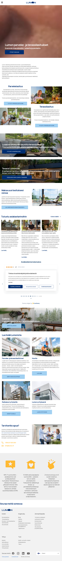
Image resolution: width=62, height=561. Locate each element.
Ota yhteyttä (5, 524)
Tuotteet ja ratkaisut (40, 517)
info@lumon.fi (9, 446)
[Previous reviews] (2, 284)
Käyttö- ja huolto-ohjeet (24, 540)
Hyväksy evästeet (15, 286)
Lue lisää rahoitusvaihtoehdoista (14, 207)
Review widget (26, 303)
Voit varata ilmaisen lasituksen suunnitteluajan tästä (14, 433)
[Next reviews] (59, 284)
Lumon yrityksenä (42, 412)
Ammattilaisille (11, 413)
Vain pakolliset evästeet (31, 286)
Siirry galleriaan (11, 325)
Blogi (19, 517)
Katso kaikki (55, 216)
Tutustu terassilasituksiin (46, 125)
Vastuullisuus (5, 542)
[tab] (20, 296)
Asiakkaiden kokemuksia (24, 523)
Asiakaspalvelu (22, 542)
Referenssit (38, 525)
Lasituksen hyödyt (39, 519)
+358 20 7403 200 (10, 443)
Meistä (3, 540)
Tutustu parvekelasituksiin (15, 103)
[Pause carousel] (31, 298)
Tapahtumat (21, 528)
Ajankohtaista (5, 546)
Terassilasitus (5, 519)
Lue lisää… (4, 250)
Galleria (20, 519)
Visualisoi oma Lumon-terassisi (17, 177)
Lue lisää (10, 282)
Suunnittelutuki (38, 523)
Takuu (19, 544)
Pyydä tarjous (14, 52)
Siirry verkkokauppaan (13, 376)
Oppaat (20, 521)
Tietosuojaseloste (5, 556)
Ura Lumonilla (5, 544)
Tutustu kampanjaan (13, 151)
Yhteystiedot (5, 548)
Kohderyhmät (38, 521)
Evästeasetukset (46, 286)
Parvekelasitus (5, 517)
